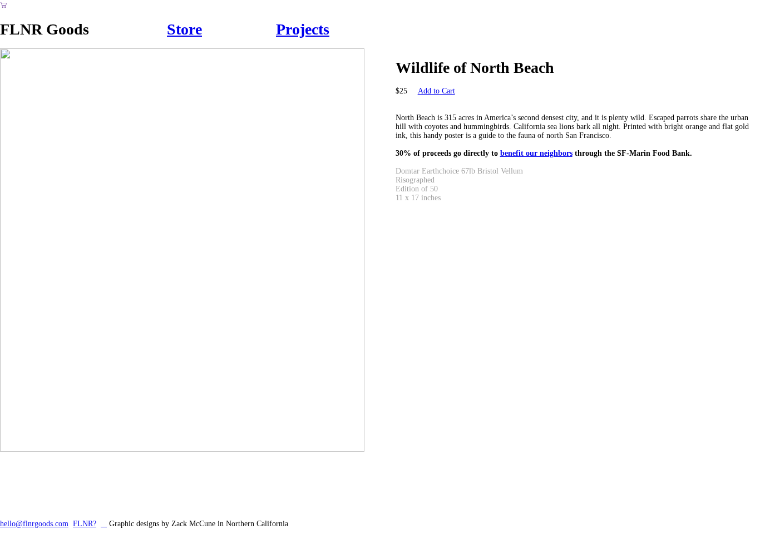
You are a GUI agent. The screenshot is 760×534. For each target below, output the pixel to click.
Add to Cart (436, 91)
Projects (302, 29)
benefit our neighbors (536, 153)
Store (184, 29)
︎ (104, 524)
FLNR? (84, 524)
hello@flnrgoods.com (34, 524)
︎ (4, 5)
